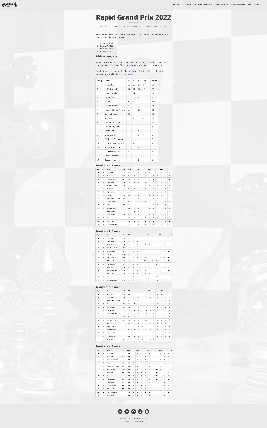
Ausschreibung (126, 74)
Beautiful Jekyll (138, 422)
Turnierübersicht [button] (202, 5)
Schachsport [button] (220, 5)
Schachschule (254, 5)
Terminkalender (238, 5)
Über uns (176, 5)
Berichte (187, 5)
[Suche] (263, 4)
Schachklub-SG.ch (140, 418)
